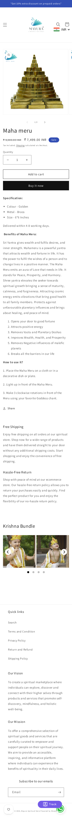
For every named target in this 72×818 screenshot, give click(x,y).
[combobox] (62, 29)
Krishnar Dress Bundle (19, 551)
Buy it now (36, 186)
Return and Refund (20, 649)
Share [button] (11, 408)
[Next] (64, 552)
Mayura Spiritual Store (30, 811)
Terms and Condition (21, 631)
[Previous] (8, 552)
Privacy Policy (16, 640)
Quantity (8, 152)
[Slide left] (27, 122)
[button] (5, 24)
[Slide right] (44, 122)
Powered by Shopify (49, 811)
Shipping (20, 145)
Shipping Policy (18, 658)
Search (12, 622)
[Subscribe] (59, 792)
